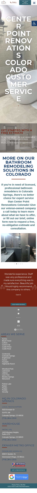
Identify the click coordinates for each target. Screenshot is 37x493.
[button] (13, 2)
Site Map (22, 485)
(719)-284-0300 (9, 418)
